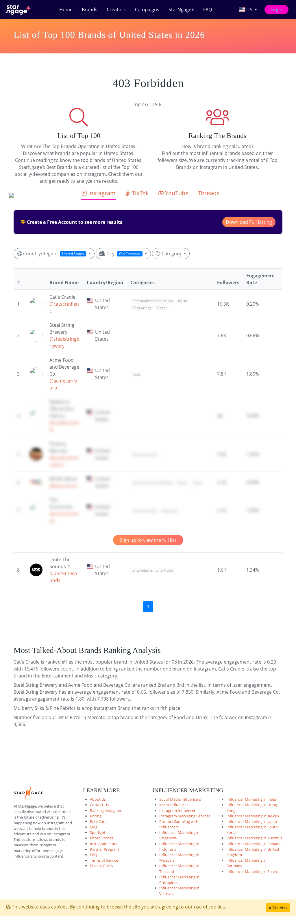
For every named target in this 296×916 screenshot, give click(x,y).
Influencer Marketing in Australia (254, 838)
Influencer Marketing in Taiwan (252, 816)
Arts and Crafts (144, 510)
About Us (98, 799)
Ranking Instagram (106, 810)
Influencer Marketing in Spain (251, 871)
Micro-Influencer (173, 804)
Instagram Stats (103, 843)
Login (276, 9)
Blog (93, 827)
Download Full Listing (249, 222)
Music (183, 300)
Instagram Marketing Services (184, 816)
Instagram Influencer (177, 810)
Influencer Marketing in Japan (251, 821)
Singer (162, 307)
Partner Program (104, 849)
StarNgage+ (181, 9)
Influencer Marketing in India (251, 799)
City (122, 253)
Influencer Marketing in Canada (253, 843)
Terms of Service (104, 860)
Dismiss (279, 908)
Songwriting (141, 307)
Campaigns (147, 9)
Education (170, 510)
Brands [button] (89, 9)
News (197, 482)
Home (66, 9)
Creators (116, 9)
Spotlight (98, 832)
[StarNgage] (18, 9)
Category (171, 253)
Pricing (95, 816)
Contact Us (99, 804)
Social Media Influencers (180, 799)
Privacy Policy (101, 865)
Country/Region (53, 253)
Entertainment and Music (152, 300)
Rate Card (98, 821)
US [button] (249, 9)
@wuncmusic (63, 486)
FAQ (207, 9)
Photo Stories (101, 838)
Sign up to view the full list (148, 540)
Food (136, 374)
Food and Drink (144, 454)
